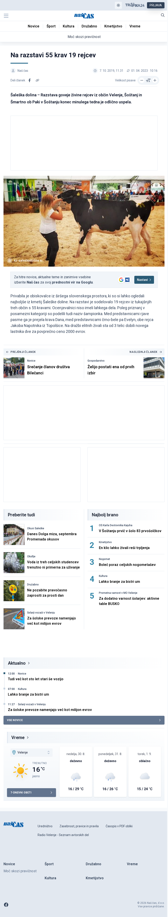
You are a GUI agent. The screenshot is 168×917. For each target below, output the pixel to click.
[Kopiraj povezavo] (37, 80)
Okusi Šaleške (35, 528)
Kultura (103, 576)
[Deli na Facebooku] (29, 80)
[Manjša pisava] (141, 80)
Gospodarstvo (96, 360)
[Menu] (6, 15)
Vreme (17, 737)
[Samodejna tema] (118, 5)
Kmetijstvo (105, 542)
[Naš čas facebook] (6, 904)
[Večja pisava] (155, 80)
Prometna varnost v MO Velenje (118, 593)
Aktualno (17, 663)
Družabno (33, 584)
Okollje (31, 556)
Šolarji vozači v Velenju (41, 612)
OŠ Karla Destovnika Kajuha (115, 525)
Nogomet (104, 559)
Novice (31, 360)
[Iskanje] (162, 15)
